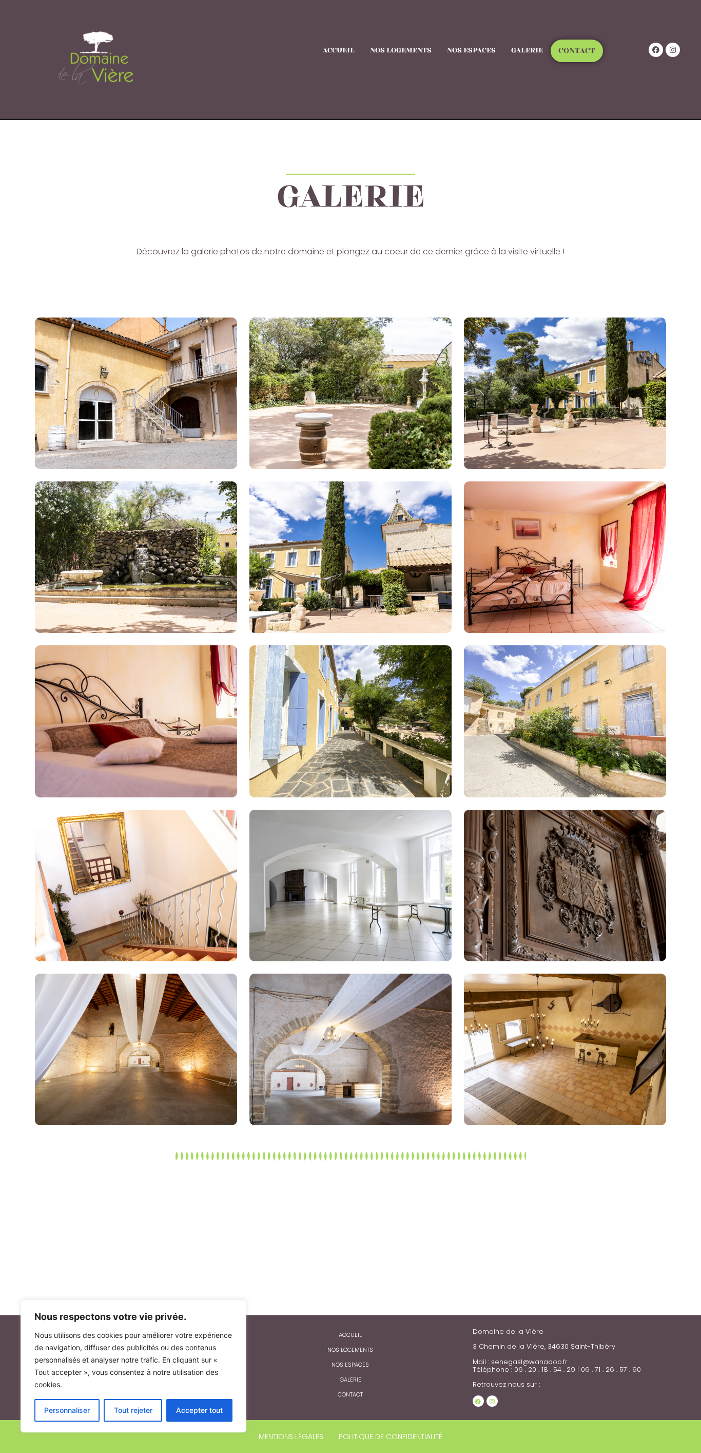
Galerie (527, 50)
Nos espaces (471, 50)
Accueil (339, 50)
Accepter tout (199, 1410)
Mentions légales (291, 1436)
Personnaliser (67, 1410)
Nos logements (401, 50)
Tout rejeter (133, 1410)
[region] (133, 1366)
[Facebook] (656, 50)
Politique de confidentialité (390, 1436)
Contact (576, 50)
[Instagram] (673, 50)
